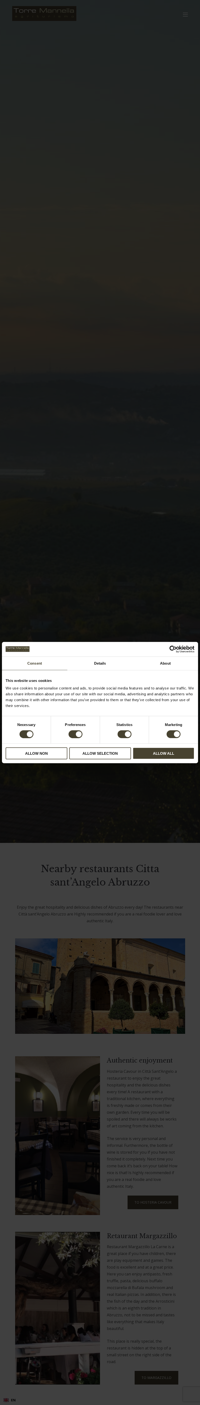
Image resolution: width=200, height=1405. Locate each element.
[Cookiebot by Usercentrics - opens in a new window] (173, 649)
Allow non (36, 753)
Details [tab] (100, 663)
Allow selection (100, 753)
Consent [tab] (34, 663)
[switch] (75, 734)
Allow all (163, 753)
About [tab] (165, 663)
